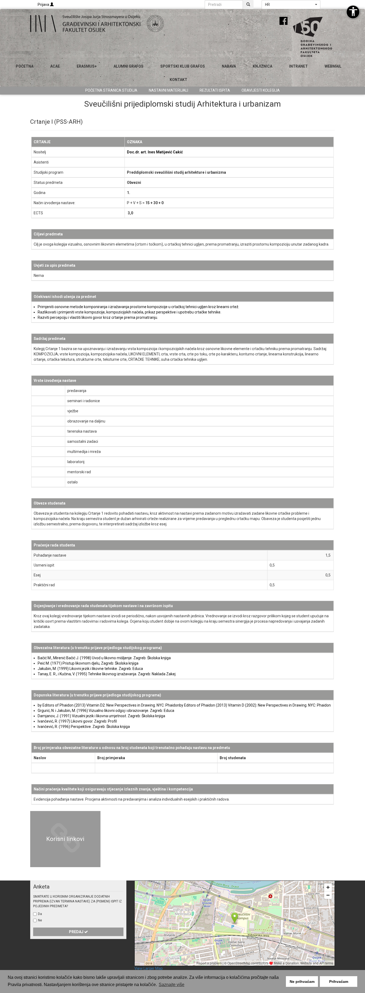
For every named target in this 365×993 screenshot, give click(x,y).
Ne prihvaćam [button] (302, 981)
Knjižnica (262, 66)
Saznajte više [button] (171, 984)
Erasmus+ (87, 66)
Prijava (44, 4)
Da (40, 914)
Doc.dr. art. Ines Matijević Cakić (155, 152)
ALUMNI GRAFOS (128, 66)
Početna (24, 66)
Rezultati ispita (215, 90)
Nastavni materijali (168, 90)
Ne (40, 920)
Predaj (76, 932)
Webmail (333, 66)
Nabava (229, 66)
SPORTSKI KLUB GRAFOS (182, 66)
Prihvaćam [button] (338, 981)
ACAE (55, 66)
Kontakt (178, 79)
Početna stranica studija (111, 90)
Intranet (298, 66)
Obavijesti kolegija (261, 90)
